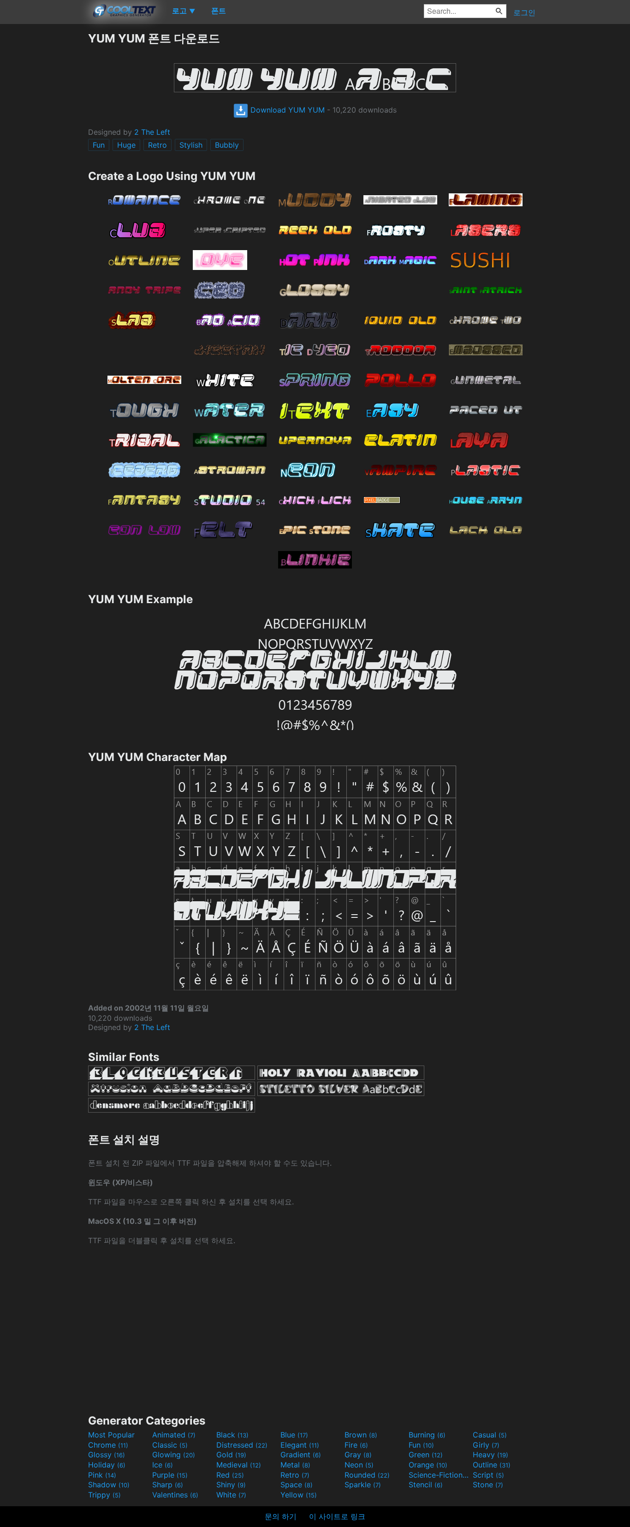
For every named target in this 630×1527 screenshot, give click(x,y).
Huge (126, 145)
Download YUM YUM (286, 109)
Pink (102, 1474)
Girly (486, 1444)
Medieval (238, 1464)
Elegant (299, 1444)
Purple (170, 1474)
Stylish (190, 145)
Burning (427, 1434)
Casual (490, 1434)
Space (296, 1484)
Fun (99, 145)
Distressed (241, 1444)
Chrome (108, 1444)
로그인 (524, 12)
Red (230, 1474)
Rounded (367, 1474)
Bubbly (227, 145)
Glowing (173, 1454)
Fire (356, 1444)
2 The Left (152, 132)
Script (488, 1474)
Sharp (167, 1484)
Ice (162, 1464)
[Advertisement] (44, 169)
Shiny (231, 1484)
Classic (170, 1444)
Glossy (106, 1454)
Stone (488, 1484)
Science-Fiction (439, 1474)
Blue (294, 1434)
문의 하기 (281, 1516)
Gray (358, 1454)
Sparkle (363, 1484)
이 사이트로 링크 (337, 1516)
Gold (231, 1454)
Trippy (104, 1494)
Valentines (175, 1494)
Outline (492, 1464)
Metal (295, 1464)
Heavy (490, 1454)
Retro (157, 145)
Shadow (109, 1484)
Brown (361, 1434)
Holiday (106, 1464)
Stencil (426, 1484)
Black (232, 1434)
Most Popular (111, 1434)
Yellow (298, 1494)
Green (426, 1454)
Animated (174, 1434)
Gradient (300, 1454)
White (231, 1494)
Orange (428, 1464)
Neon (359, 1464)
